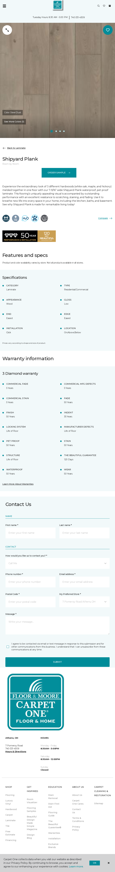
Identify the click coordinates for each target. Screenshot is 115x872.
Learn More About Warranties (17, 484)
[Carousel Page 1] (51, 131)
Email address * (67, 574)
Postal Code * (12, 594)
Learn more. (76, 866)
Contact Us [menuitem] (76, 811)
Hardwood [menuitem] (11, 809)
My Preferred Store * (70, 594)
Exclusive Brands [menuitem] (53, 846)
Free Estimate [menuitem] (10, 833)
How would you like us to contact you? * (26, 556)
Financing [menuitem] (10, 840)
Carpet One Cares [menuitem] (78, 802)
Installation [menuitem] (54, 838)
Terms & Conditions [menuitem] (78, 820)
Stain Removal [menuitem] (53, 797)
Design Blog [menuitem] (31, 836)
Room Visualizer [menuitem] (32, 801)
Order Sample (57, 172)
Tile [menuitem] (7, 826)
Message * (10, 614)
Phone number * (14, 574)
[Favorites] (104, 6)
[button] (98, 6)
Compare (103, 218)
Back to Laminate (16, 148)
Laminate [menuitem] (10, 820)
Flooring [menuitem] (9, 795)
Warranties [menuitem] (54, 833)
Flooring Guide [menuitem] (52, 814)
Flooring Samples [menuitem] (31, 809)
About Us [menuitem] (77, 795)
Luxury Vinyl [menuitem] (9, 802)
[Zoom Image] (7, 30)
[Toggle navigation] (4, 6)
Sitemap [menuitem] (98, 803)
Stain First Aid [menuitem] (53, 805)
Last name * (65, 525)
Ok (94, 863)
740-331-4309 (78, 17)
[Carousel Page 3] (60, 131)
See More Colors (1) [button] (14, 121)
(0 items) (110, 6)
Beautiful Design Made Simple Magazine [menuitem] (32, 823)
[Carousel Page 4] (64, 131)
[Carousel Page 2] (56, 131)
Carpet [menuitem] (9, 815)
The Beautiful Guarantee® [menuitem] (54, 824)
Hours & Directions (15, 751)
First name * (11, 525)
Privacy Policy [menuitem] (76, 828)
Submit (57, 662)
